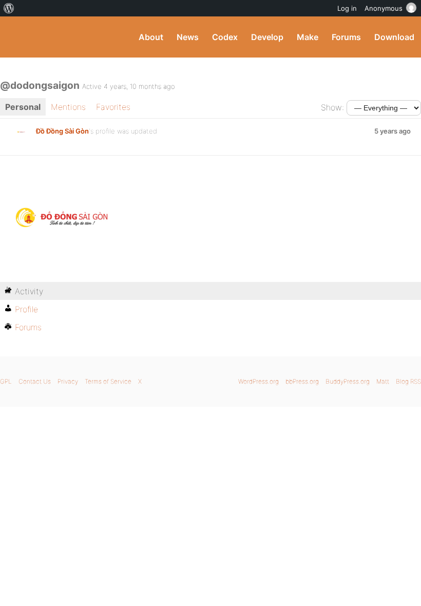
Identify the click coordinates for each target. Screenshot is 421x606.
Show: (332, 107)
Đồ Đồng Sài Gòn (62, 131)
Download (394, 37)
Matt (382, 381)
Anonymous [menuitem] (384, 8)
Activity (29, 291)
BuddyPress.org (16, 37)
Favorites (113, 107)
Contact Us (34, 381)
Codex (225, 37)
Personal (23, 107)
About (151, 37)
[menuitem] (9, 8)
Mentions (68, 107)
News (188, 37)
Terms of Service (108, 381)
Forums (346, 37)
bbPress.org (302, 381)
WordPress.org (258, 381)
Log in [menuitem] (347, 8)
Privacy (68, 381)
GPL (6, 381)
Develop (267, 37)
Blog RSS (408, 381)
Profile (26, 309)
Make (307, 37)
